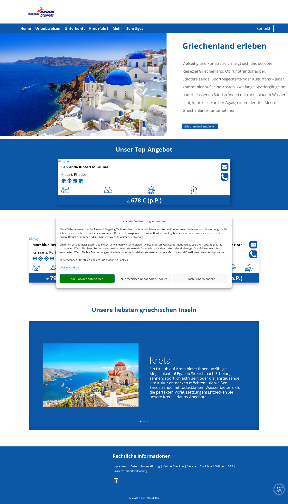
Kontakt (263, 28)
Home (25, 28)
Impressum (120, 466)
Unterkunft (75, 28)
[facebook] (116, 482)
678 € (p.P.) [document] (146, 200)
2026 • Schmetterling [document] (145, 497)
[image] (63, 161)
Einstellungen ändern (201, 279)
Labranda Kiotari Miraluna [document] (84, 167)
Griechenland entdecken (200, 126)
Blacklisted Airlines (212, 466)
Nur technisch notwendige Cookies (144, 279)
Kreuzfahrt (98, 28)
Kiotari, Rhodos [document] (74, 175)
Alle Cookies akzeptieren (87, 279)
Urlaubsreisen (47, 28)
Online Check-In (173, 466)
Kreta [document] (160, 361)
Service (192, 466)
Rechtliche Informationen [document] (142, 456)
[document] (144, 311)
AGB (230, 466)
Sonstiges (134, 28)
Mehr (117, 28)
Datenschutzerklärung (145, 466)
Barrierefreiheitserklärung (130, 471)
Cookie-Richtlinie (69, 267)
